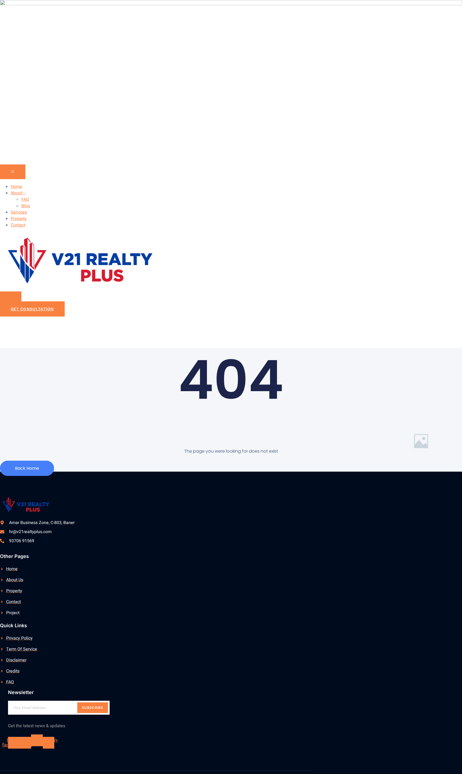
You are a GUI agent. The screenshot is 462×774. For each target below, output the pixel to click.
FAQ (25, 199)
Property (19, 218)
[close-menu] (10, 298)
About (16, 193)
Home (16, 186)
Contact (18, 225)
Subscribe (92, 708)
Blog (25, 206)
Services (19, 212)
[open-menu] (12, 171)
